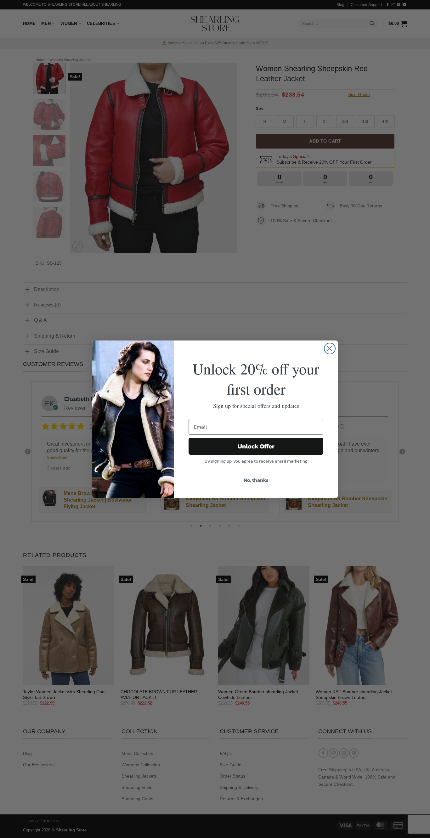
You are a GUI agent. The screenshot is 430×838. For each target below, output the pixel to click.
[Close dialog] (329, 348)
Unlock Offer (256, 446)
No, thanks (256, 480)
